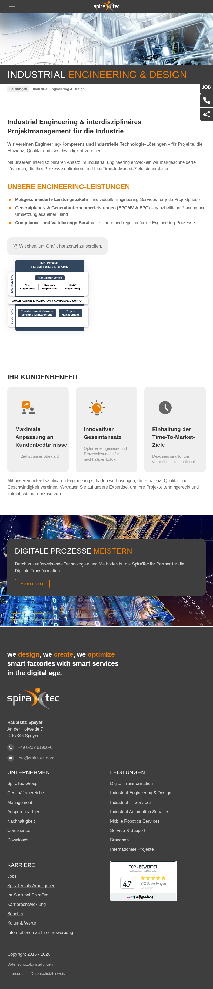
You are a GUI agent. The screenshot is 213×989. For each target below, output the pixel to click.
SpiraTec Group (22, 783)
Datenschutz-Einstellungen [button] (30, 964)
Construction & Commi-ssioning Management (37, 313)
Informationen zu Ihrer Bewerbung (40, 932)
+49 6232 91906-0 (35, 747)
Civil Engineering (27, 287)
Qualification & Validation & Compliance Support (48, 300)
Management (19, 802)
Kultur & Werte (21, 923)
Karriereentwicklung (26, 904)
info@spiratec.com (36, 758)
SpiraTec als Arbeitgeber (31, 885)
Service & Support (127, 830)
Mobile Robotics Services (135, 821)
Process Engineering (49, 287)
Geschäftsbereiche (25, 792)
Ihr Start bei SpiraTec (27, 895)
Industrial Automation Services (139, 811)
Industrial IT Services (131, 802)
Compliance (18, 830)
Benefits (15, 913)
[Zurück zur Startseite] (106, 6)
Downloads (18, 839)
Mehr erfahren (32, 584)
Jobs (12, 876)
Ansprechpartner (23, 811)
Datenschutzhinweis (48, 974)
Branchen (119, 839)
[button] (12, 6)
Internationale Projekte (132, 849)
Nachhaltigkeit (21, 821)
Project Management (70, 313)
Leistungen (18, 89)
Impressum (17, 974)
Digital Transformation (131, 783)
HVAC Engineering (72, 287)
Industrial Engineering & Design (50, 265)
